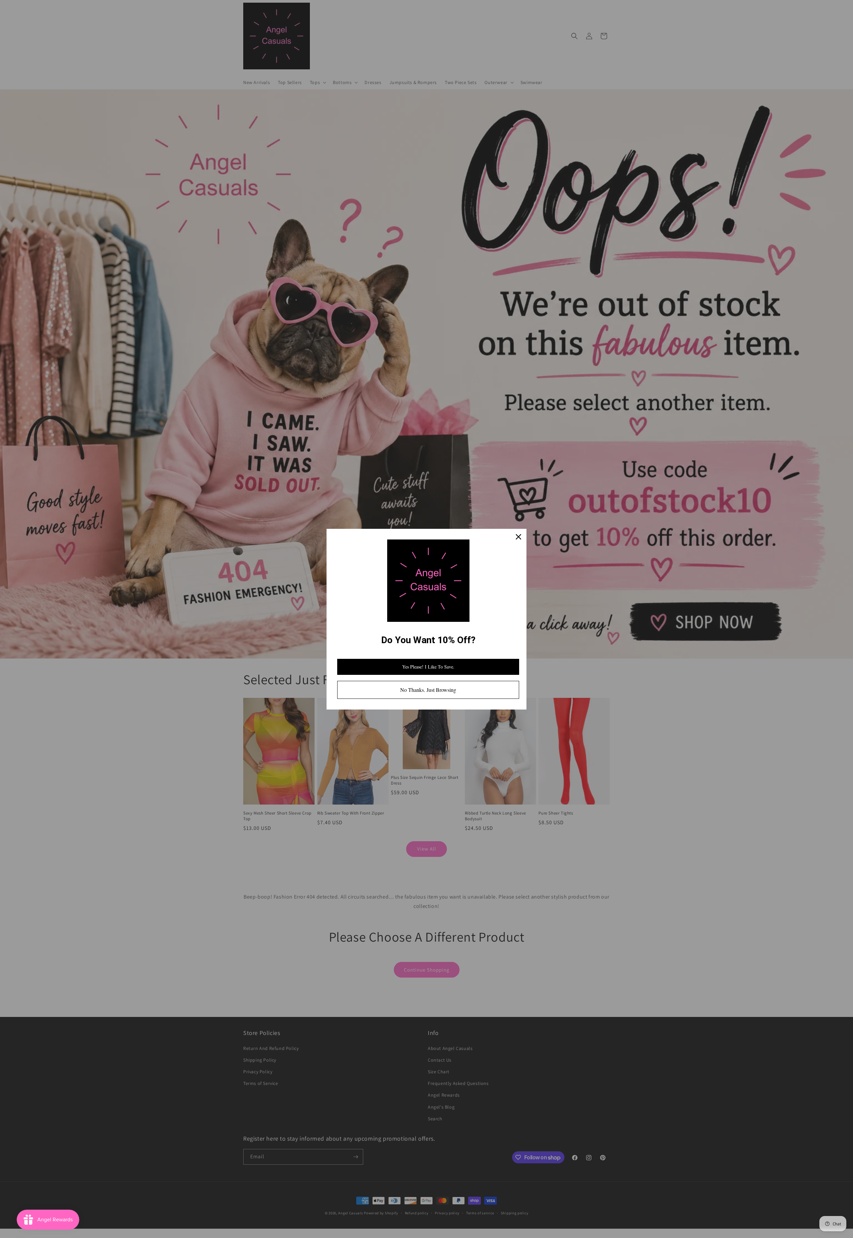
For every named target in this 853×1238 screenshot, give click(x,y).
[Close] (518, 537)
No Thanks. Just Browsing (428, 689)
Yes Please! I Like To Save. (428, 667)
